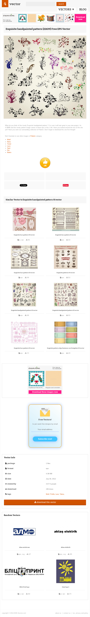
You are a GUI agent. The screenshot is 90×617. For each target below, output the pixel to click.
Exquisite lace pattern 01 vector (65, 235)
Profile (52, 494)
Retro (9, 142)
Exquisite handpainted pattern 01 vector (24, 310)
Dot (8, 150)
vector (14, 4)
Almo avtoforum (24, 547)
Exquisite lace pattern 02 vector (24, 272)
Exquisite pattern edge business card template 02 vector (65, 348)
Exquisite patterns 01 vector (66, 272)
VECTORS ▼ (66, 9)
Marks (9, 152)
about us (58, 613)
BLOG (83, 9)
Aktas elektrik (65, 547)
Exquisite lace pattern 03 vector (24, 348)
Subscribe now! (45, 439)
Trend (9, 144)
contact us (67, 613)
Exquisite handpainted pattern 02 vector (65, 310)
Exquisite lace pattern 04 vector (24, 235)
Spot (8, 148)
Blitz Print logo (24, 587)
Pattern (33, 136)
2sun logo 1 (65, 587)
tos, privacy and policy (80, 613)
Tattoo (62, 494)
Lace (8, 146)
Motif (9, 139)
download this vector (46, 502)
